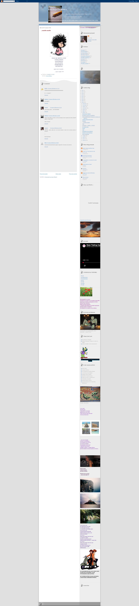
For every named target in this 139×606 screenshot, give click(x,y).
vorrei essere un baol (87, 164)
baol (83, 275)
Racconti (84, 60)
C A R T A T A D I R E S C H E (89, 151)
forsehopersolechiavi (87, 155)
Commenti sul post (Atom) (51, 177)
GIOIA (83, 128)
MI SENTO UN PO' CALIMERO (88, 115)
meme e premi (85, 54)
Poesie (83, 59)
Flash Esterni (85, 178)
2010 (83, 99)
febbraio (84, 140)
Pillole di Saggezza (85, 57)
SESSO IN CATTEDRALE (87, 132)
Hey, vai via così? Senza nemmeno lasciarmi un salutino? (90, 360)
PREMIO (84, 121)
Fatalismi (84, 165)
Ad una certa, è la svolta (87, 156)
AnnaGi (46, 107)
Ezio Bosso (85, 174)
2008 (83, 102)
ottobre (84, 106)
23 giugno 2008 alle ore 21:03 (54, 99)
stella (83, 284)
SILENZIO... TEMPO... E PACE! (88, 125)
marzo (84, 138)
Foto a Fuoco (85, 177)
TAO (83, 129)
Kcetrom (84, 168)
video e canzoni (85, 63)
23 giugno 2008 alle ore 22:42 (56, 107)
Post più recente (44, 173)
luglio (84, 111)
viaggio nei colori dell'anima (89, 172)
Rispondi (46, 95)
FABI (83, 281)
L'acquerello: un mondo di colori (90, 160)
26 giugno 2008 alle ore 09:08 (53, 142)
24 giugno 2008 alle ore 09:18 (56, 128)
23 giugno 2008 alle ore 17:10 (53, 88)
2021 (83, 90)
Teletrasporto (85, 169)
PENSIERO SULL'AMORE (87, 131)
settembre (85, 108)
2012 (83, 96)
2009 (83, 100)
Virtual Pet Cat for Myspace (85, 220)
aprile (84, 137)
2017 (83, 91)
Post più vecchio (73, 173)
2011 (83, 97)
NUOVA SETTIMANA (86, 113)
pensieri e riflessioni (86, 56)
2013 (83, 94)
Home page (58, 173)
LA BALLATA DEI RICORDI (87, 119)
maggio (84, 135)
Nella (46, 142)
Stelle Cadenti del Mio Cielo (88, 148)
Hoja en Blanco (49, 75)
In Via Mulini (85, 161)
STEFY (46, 88)
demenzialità (84, 51)
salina (83, 283)
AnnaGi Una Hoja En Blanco (57, 8)
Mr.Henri (46, 99)
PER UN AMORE (85, 134)
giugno (84, 112)
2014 (83, 93)
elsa (83, 280)
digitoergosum (85, 277)
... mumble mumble (86, 122)
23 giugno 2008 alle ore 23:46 (54, 115)
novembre (85, 105)
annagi (83, 50)
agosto (84, 109)
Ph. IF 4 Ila (85, 152)
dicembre (84, 103)
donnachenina (85, 278)
